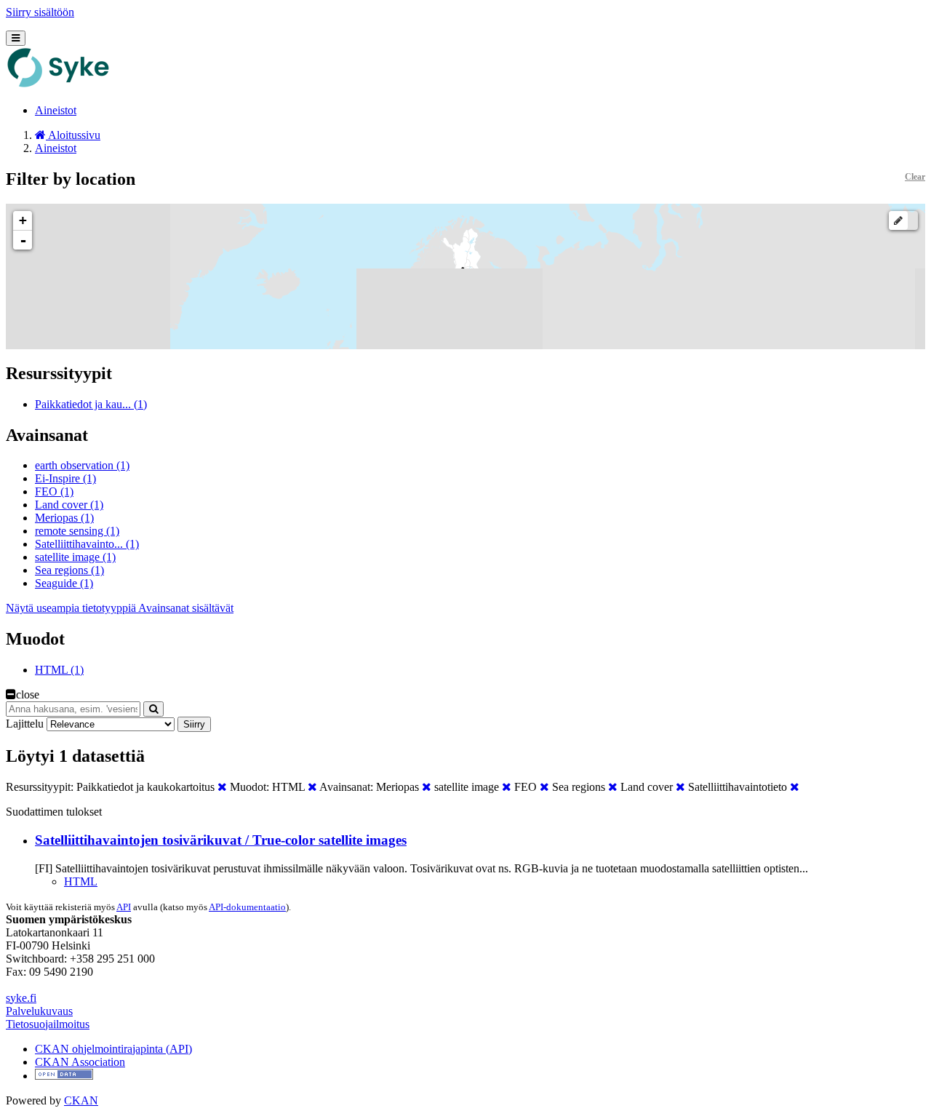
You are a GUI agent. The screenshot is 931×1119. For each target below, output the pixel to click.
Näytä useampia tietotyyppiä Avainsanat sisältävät (119, 608)
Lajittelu (25, 723)
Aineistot (55, 110)
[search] (153, 709)
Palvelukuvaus (39, 1011)
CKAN (81, 1100)
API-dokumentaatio (247, 906)
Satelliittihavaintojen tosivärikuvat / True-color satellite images (221, 840)
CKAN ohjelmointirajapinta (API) (113, 1049)
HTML (80, 881)
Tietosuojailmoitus (47, 1024)
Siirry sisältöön (40, 12)
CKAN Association (80, 1062)
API (123, 906)
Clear (915, 177)
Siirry (194, 724)
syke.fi (21, 998)
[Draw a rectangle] (898, 220)
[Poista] (222, 787)
